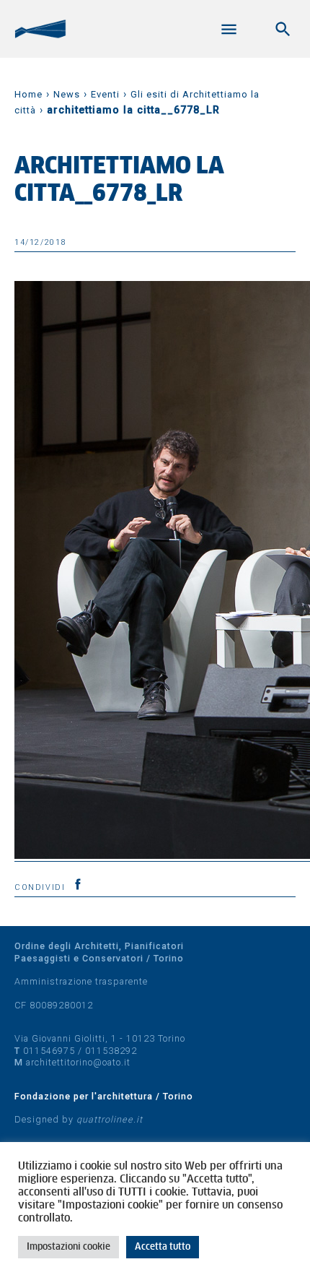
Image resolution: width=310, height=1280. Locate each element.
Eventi (105, 94)
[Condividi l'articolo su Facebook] (78, 884)
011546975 (49, 1050)
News (66, 94)
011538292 (111, 1050)
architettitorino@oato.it (78, 1062)
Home (28, 94)
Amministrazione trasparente (81, 981)
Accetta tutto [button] (162, 1247)
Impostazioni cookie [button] (68, 1247)
